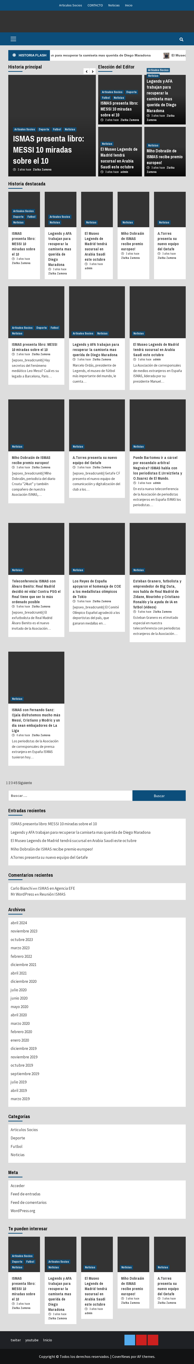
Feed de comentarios (29, 1202)
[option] (52, 125)
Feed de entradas (25, 1194)
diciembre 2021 (23, 964)
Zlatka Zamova (42, 169)
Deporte (44, 129)
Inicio (128, 5)
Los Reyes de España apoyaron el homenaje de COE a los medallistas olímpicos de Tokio (97, 588)
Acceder (18, 1185)
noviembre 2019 (24, 1057)
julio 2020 (18, 989)
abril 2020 (19, 1015)
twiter (16, 1340)
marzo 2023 (20, 947)
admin (124, 172)
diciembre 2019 (23, 1048)
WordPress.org (23, 1210)
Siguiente (25, 782)
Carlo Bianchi (21, 888)
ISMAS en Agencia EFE (56, 888)
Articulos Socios (70, 5)
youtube (32, 1340)
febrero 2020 (21, 1031)
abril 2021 (19, 973)
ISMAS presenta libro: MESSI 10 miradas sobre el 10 (48, 149)
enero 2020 (20, 1040)
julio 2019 (18, 1082)
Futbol (57, 129)
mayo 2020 (19, 1006)
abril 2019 (19, 1090)
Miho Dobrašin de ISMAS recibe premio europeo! (165, 157)
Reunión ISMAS (53, 894)
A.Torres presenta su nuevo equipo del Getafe (168, 241)
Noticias (114, 5)
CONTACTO (95, 5)
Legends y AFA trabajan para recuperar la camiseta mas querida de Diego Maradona (161, 96)
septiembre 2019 (25, 1073)
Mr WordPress (22, 894)
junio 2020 (19, 998)
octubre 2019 (22, 1065)
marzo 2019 (20, 1098)
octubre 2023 (22, 939)
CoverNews (121, 1356)
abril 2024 (19, 922)
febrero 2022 (21, 956)
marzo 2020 (20, 1023)
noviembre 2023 (24, 931)
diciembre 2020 (23, 981)
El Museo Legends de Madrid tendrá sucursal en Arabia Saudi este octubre (119, 158)
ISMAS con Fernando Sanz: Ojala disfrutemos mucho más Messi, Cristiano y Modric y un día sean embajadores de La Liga (36, 720)
